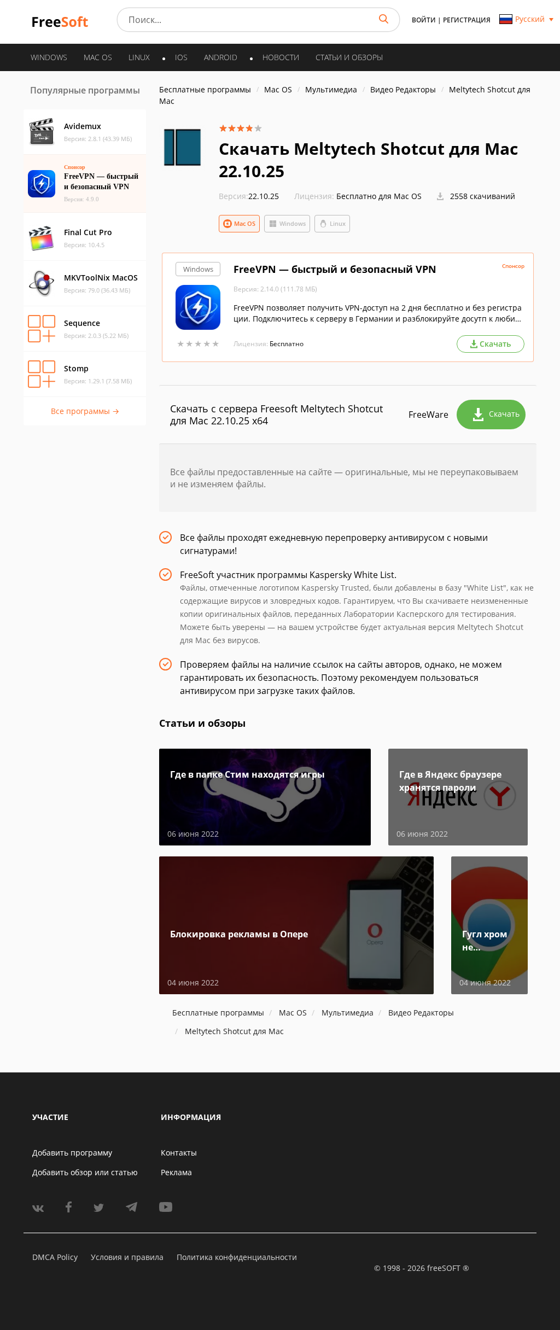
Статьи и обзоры (349, 57)
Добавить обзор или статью (85, 1172)
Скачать (504, 414)
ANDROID (220, 57)
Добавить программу (72, 1152)
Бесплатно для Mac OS (379, 196)
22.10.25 (249, 196)
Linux (338, 223)
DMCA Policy (55, 1257)
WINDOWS (49, 57)
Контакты (179, 1152)
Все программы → (85, 411)
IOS (181, 57)
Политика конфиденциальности (237, 1257)
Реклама (176, 1172)
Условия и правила (127, 1257)
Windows (292, 223)
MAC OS (98, 57)
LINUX (139, 57)
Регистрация (467, 20)
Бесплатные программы (205, 89)
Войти (424, 20)
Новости (280, 57)
